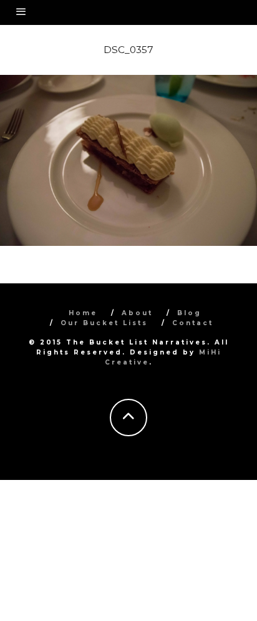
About (137, 313)
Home (83, 313)
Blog (189, 313)
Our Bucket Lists (104, 323)
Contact (192, 323)
